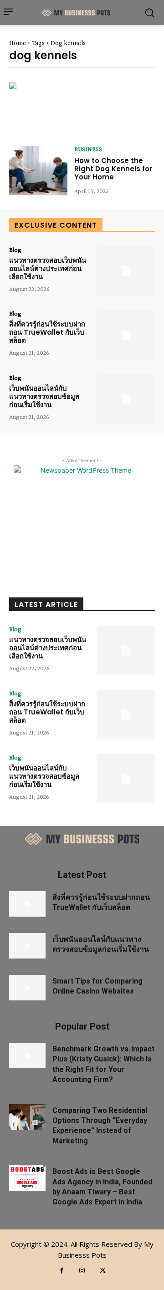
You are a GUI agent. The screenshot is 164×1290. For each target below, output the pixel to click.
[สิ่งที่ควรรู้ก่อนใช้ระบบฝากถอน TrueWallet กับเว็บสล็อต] (126, 335)
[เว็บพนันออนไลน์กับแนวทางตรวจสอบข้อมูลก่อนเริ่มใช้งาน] (126, 399)
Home (17, 42)
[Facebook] (62, 1271)
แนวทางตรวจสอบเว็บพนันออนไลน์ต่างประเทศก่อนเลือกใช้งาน (47, 268)
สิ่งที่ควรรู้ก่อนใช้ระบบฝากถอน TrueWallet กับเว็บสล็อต (47, 332)
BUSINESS (88, 149)
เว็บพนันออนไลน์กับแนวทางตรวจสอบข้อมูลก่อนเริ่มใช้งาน (44, 396)
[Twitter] (103, 1271)
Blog (15, 249)
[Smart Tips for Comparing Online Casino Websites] (27, 987)
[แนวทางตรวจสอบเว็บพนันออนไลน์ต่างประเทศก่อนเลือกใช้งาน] (126, 271)
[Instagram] (82, 1271)
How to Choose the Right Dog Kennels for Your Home (113, 169)
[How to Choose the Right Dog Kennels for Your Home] (38, 170)
